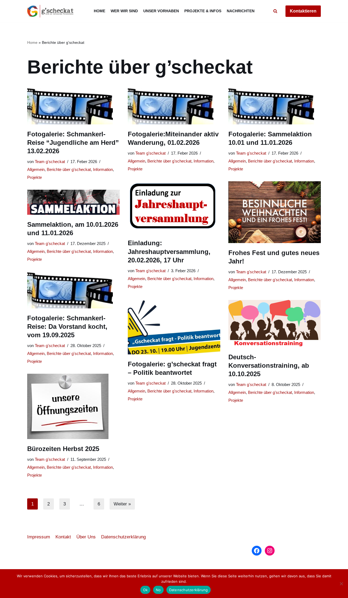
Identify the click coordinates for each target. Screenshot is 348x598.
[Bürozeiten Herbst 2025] (73, 406)
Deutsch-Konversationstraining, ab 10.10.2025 (268, 365)
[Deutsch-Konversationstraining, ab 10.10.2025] (274, 323)
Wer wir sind (124, 11)
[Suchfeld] (275, 11)
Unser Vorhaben (161, 11)
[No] (341, 583)
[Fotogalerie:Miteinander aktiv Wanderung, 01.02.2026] (174, 106)
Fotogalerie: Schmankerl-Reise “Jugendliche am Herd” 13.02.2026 (73, 142)
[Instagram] (270, 551)
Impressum (38, 536)
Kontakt (63, 536)
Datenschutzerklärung (123, 536)
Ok (145, 590)
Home (99, 11)
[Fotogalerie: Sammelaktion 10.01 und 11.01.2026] (274, 106)
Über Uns (86, 536)
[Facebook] (257, 551)
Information (103, 169)
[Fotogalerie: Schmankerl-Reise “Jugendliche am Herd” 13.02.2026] (73, 106)
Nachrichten (240, 11)
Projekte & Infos (202, 11)
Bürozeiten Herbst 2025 (63, 448)
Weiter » (122, 504)
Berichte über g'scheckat (69, 169)
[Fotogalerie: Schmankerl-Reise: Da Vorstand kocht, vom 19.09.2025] (73, 290)
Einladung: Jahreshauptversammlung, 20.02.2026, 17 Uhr (169, 251)
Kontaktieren (303, 11)
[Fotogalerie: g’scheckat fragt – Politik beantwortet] (174, 326)
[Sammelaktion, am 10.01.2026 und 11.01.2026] (73, 202)
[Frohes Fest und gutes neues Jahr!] (274, 212)
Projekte (34, 177)
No (158, 590)
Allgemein (36, 169)
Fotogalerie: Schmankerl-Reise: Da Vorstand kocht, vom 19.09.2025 (67, 326)
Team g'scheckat (50, 161)
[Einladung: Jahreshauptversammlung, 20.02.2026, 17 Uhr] (174, 207)
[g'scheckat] (50, 11)
